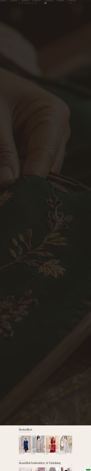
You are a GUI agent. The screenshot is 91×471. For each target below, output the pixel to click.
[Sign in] (70, 3)
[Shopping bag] (71, 3)
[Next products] (71, 433)
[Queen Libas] (45, 3)
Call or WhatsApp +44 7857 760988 (37, 0)
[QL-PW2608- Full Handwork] (38, 444)
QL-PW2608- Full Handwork (35, 453)
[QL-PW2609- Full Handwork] (52, 444)
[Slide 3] (47, 423)
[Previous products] (69, 433)
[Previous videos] (69, 465)
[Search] (68, 3)
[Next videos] (71, 465)
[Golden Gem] (25, 444)
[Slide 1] (44, 423)
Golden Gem (20, 453)
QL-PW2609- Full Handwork (48, 453)
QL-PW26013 (60, 453)
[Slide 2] (45, 423)
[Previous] (42, 423)
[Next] (49, 423)
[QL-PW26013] (65, 444)
